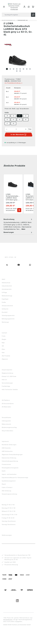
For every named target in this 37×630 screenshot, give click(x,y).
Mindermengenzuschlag (9, 427)
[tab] (18, 224)
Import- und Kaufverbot (9, 474)
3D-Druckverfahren (8, 403)
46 (25, 119)
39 (7, 116)
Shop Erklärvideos (7, 430)
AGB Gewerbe (6, 448)
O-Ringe (4, 292)
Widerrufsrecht (6, 424)
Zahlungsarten (6, 421)
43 (7, 119)
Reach (4, 484)
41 (19, 116)
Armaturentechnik (7, 305)
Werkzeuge (5, 322)
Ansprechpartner (7, 369)
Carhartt (4, 333)
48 (13, 123)
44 (13, 119)
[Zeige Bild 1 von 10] (7, 69)
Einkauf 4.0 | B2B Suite (9, 376)
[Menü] (4, 7)
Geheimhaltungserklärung (10, 461)
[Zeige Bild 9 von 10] (17, 71)
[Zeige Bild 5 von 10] (20, 69)
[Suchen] (33, 15)
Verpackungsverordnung (9, 494)
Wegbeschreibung (7, 373)
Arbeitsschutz (6, 282)
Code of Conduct (7, 487)
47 (7, 123)
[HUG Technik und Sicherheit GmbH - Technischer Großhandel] (14, 6)
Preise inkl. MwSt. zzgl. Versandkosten (17, 108)
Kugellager (5, 299)
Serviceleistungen (7, 383)
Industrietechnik (7, 286)
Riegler (4, 339)
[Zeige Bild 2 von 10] (10, 69)
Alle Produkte (6, 356)
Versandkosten (6, 417)
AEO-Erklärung (6, 490)
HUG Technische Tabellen (10, 389)
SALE (3, 279)
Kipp (3, 342)
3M (3, 346)
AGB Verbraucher (7, 451)
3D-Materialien (6, 407)
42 (25, 116)
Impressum (5, 441)
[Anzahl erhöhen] (26, 129)
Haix (3, 352)
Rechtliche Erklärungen (9, 444)
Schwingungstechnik (8, 315)
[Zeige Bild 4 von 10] (17, 69)
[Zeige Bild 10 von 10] (20, 71)
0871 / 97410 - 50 (10, 257)
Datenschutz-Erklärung (9, 458)
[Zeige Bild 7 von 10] (26, 69)
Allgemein (5, 359)
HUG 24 (4, 379)
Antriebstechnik (6, 289)
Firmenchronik (6, 464)
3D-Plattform (6, 400)
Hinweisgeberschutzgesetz (10, 467)
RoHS (3, 471)
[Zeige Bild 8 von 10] (30, 69)
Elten (3, 349)
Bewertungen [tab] (9, 232)
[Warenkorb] (33, 7)
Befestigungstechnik (8, 318)
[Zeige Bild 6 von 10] (23, 69)
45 (19, 119)
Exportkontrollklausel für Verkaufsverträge (15, 477)
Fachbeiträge (6, 386)
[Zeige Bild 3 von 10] (13, 69)
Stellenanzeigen (7, 535)
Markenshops (7, 329)
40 (13, 116)
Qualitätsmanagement (9, 481)
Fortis (3, 336)
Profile (4, 302)
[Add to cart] (19, 210)
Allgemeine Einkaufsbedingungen (12, 454)
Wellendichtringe (7, 295)
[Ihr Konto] (24, 7)
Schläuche (5, 309)
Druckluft (4, 312)
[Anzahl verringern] (6, 129)
